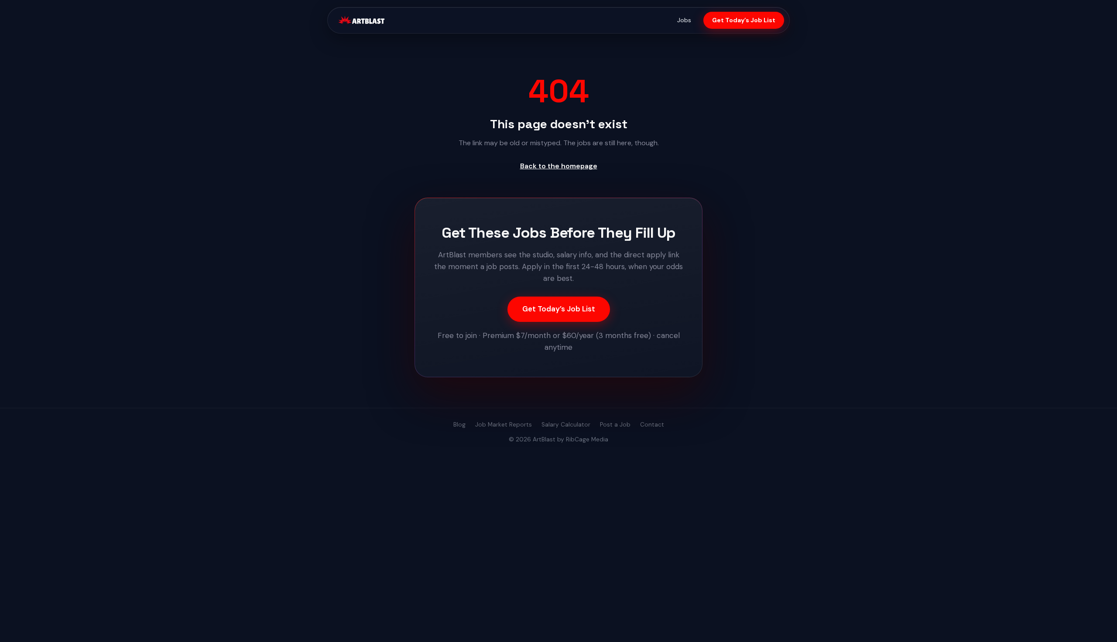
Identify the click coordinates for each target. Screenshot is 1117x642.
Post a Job (615, 424)
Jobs (684, 20)
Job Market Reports (503, 424)
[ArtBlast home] (361, 20)
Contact (652, 424)
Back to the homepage (558, 166)
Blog (459, 424)
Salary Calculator (565, 424)
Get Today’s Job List (743, 20)
